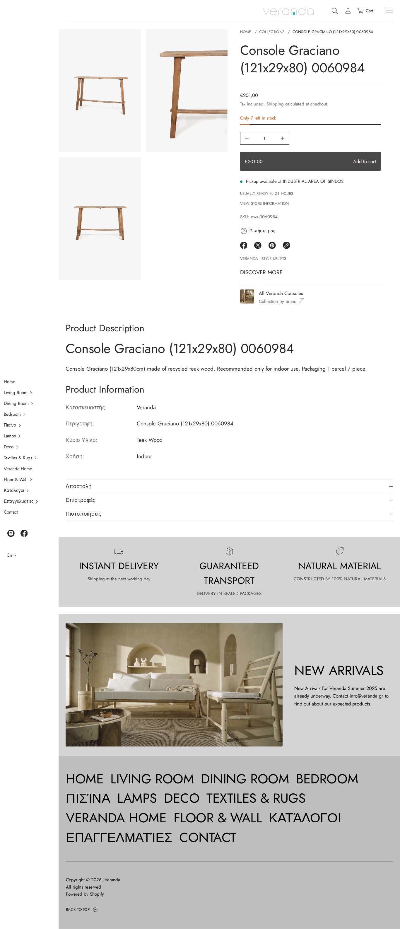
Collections (271, 32)
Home (245, 32)
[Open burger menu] (389, 10)
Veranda (112, 880)
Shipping (275, 104)
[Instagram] (11, 533)
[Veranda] (288, 11)
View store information (264, 203)
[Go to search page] (334, 10)
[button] (26, 392)
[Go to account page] (348, 10)
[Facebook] (24, 533)
